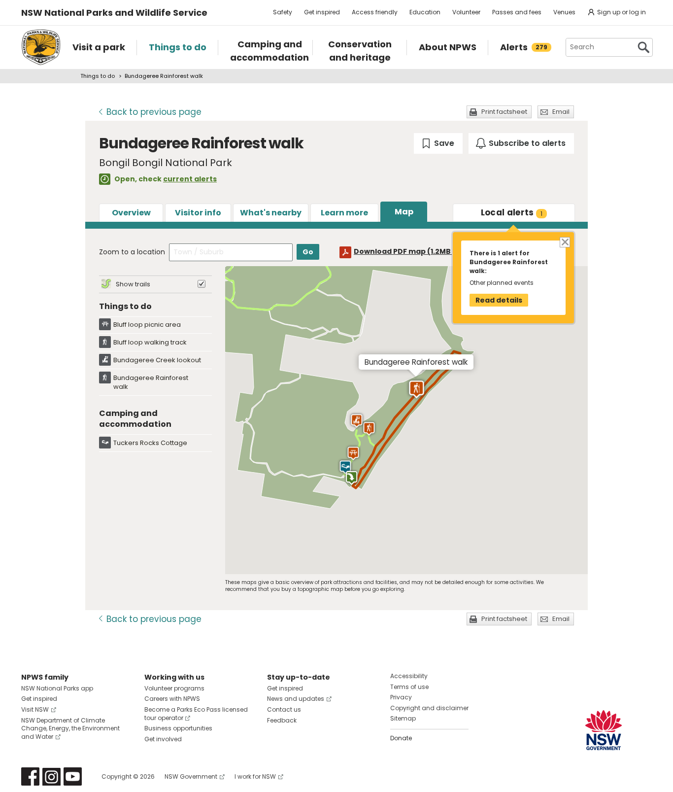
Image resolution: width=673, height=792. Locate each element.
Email (561, 111)
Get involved (163, 739)
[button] (353, 453)
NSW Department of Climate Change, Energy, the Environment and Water (70, 728)
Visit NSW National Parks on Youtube (73, 776)
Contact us (284, 709)
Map (404, 211)
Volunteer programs (174, 688)
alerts (512, 212)
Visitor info (198, 212)
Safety (282, 12)
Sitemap (403, 718)
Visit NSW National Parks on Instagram (51, 776)
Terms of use (409, 687)
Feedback (282, 720)
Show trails (133, 284)
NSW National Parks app (57, 688)
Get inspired (322, 12)
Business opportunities (178, 728)
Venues (564, 12)
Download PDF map (411, 251)
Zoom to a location (132, 252)
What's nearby (271, 212)
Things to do (97, 76)
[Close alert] (564, 241)
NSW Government (191, 776)
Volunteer (466, 12)
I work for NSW (255, 776)
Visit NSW (35, 709)
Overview (131, 212)
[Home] (41, 47)
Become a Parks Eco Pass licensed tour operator (196, 713)
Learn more (344, 212)
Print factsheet (504, 111)
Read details (498, 300)
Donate (401, 738)
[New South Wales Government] (603, 730)
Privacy (401, 697)
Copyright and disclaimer (429, 708)
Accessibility (409, 676)
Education (424, 12)
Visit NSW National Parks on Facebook (30, 776)
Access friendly (375, 12)
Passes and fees (516, 12)
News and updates (295, 698)
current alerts (190, 179)
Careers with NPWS (172, 698)
